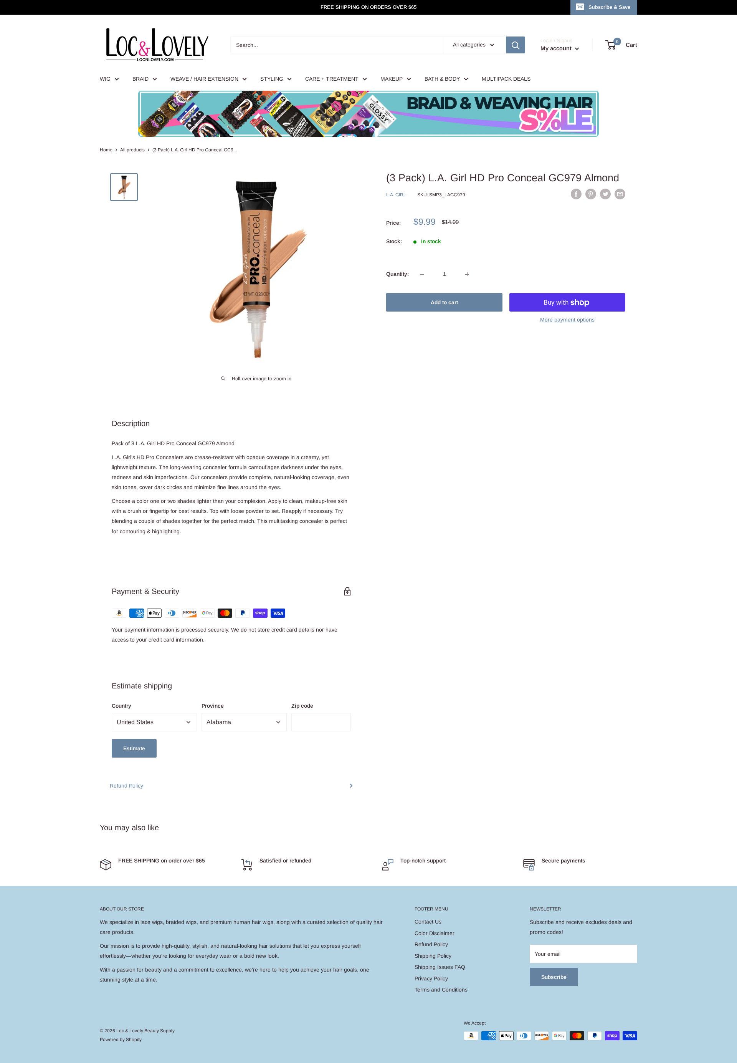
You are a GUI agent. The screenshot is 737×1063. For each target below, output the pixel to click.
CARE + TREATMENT (332, 79)
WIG (105, 79)
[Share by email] (620, 194)
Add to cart (444, 303)
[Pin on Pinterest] (590, 194)
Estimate (134, 748)
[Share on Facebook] (576, 194)
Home (106, 150)
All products (132, 150)
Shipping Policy (433, 956)
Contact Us (428, 922)
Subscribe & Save (609, 7)
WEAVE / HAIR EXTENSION (204, 79)
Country (121, 706)
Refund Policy (126, 786)
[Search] (515, 44)
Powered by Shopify (121, 1039)
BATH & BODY (442, 79)
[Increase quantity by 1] (467, 274)
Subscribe (554, 977)
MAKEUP (391, 79)
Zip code (302, 706)
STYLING (271, 79)
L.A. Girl (396, 195)
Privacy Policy (431, 978)
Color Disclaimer (434, 933)
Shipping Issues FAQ (440, 967)
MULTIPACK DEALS (506, 79)
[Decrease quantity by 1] (422, 274)
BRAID (140, 79)
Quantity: (397, 274)
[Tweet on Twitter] (605, 194)
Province (213, 706)
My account (556, 48)
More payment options (567, 320)
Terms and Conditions (441, 990)
